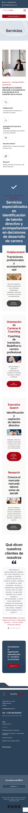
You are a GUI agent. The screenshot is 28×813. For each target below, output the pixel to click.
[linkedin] (12, 806)
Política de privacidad (9, 799)
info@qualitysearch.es (8, 708)
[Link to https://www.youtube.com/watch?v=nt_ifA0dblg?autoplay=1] (14, 187)
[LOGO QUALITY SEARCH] (8, 10)
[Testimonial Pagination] (8, 628)
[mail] (15, 806)
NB (18, 800)
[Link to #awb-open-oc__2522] (24, 10)
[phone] (19, 806)
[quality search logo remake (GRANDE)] (13, 692)
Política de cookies (19, 799)
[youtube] (9, 806)
